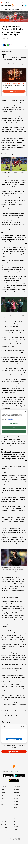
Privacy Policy (4, 821)
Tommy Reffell (15, 606)
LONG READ (4, 20)
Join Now (16, 789)
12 (25, 46)
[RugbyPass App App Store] (8, 776)
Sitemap (3, 804)
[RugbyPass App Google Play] (20, 776)
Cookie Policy (4, 828)
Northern (16, 801)
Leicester (23, 642)
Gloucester (17, 224)
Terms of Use (4, 824)
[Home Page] (7, 5)
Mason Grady (9, 142)
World (15, 807)
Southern (16, 804)
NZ (15, 810)
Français (16, 813)
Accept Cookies (14, 431)
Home (2, 789)
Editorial (16, 829)
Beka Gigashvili (16, 613)
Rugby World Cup (6, 51)
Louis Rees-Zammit (6, 172)
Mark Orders (7, 39)
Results (3, 795)
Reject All (14, 427)
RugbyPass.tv (17, 792)
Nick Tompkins (19, 615)
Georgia (23, 57)
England (20, 686)
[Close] (25, 411)
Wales (12, 265)
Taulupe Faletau (6, 567)
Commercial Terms (6, 831)
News (2, 9)
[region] (14, 422)
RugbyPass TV (18, 9)
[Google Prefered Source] (14, 780)
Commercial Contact (17, 825)
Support (16, 821)
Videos (3, 801)
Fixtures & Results (9, 9)
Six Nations (12, 682)
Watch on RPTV (14, 91)
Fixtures (3, 792)
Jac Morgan (11, 653)
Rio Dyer (4, 532)
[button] (26, 9)
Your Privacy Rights (14, 423)
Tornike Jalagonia (20, 584)
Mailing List (17, 795)
